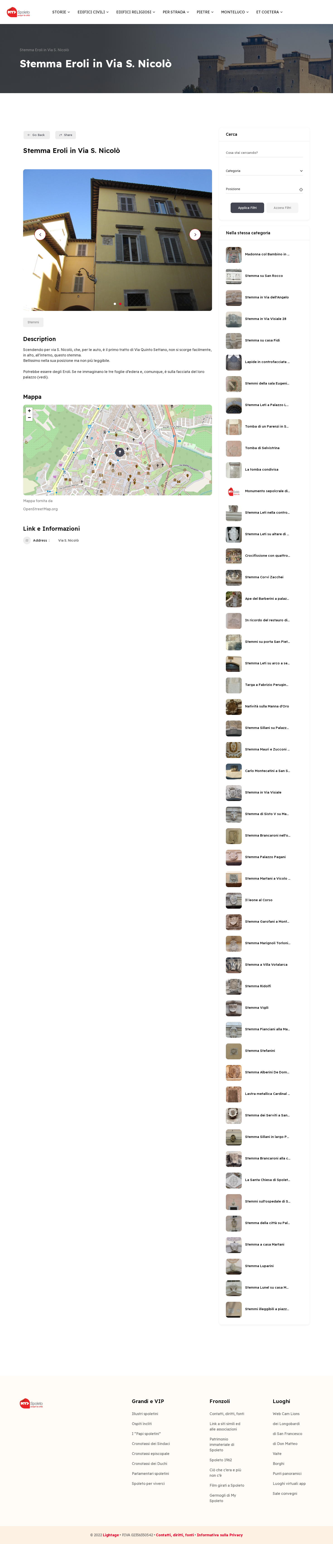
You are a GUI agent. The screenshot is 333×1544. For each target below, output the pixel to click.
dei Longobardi (286, 1423)
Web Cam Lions (286, 1413)
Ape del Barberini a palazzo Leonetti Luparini (267, 598)
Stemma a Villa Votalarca (266, 964)
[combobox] (264, 170)
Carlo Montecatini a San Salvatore (267, 770)
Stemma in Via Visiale (263, 792)
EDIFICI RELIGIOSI (133, 12)
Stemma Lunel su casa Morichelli (267, 1287)
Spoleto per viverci (148, 1483)
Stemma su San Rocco (264, 275)
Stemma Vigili (256, 1007)
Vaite (277, 1453)
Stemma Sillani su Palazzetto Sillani (267, 727)
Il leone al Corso (259, 900)
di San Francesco (287, 1433)
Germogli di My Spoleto (223, 1498)
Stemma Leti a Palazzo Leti (267, 405)
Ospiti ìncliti (142, 1423)
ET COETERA (267, 12)
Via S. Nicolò (68, 540)
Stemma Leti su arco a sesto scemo (267, 663)
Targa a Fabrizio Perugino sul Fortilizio (267, 684)
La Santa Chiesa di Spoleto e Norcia (267, 1179)
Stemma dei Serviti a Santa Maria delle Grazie (267, 1115)
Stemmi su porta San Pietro (267, 641)
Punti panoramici (287, 1473)
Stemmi (33, 322)
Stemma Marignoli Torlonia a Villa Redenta (267, 943)
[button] (115, 304)
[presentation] (40, 234)
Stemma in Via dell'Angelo (267, 297)
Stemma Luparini (259, 1266)
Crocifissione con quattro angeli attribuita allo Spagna (267, 555)
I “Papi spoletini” (146, 1433)
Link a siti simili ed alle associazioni (225, 1426)
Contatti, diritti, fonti (227, 1413)
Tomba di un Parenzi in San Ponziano (267, 426)
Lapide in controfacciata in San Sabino (267, 361)
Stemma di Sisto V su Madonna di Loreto (267, 814)
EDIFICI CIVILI (91, 12)
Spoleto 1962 (221, 1460)
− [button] (29, 417)
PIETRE (203, 12)
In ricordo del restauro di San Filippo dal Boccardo (267, 620)
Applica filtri (247, 208)
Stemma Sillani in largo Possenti (267, 1136)
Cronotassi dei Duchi (149, 1463)
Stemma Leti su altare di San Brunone (267, 534)
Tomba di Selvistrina (262, 448)
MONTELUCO (233, 12)
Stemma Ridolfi (258, 986)
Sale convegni (285, 1493)
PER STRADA (174, 12)
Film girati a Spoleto (227, 1485)
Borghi (278, 1463)
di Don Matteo (285, 1443)
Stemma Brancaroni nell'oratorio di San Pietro (267, 835)
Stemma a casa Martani (264, 1244)
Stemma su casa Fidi (262, 340)
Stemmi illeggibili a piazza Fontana (267, 1309)
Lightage (111, 1535)
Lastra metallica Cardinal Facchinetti (267, 1093)
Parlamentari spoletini (150, 1473)
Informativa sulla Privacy (220, 1535)
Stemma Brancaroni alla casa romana (267, 1158)
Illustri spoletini (145, 1413)
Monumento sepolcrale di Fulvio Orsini (267, 491)
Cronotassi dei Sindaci (151, 1443)
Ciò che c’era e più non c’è (225, 1473)
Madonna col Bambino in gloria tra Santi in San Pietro (267, 254)
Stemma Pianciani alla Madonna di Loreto (267, 1029)
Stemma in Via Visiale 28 (265, 318)
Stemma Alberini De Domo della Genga (267, 1072)
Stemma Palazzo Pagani (265, 857)
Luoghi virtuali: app (289, 1483)
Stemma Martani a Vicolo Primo (267, 878)
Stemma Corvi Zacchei (264, 577)
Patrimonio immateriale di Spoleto (222, 1444)
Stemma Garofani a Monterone (267, 921)
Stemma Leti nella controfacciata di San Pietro (267, 512)
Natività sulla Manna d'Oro (267, 706)
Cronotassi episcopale (150, 1453)
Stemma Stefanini (260, 1050)
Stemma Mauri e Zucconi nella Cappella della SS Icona (267, 749)
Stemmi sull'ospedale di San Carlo (267, 1201)
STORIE (59, 12)
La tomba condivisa (261, 469)
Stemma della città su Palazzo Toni (267, 1223)
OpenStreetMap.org (40, 509)
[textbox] (233, 170)
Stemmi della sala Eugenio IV (267, 383)
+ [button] (29, 411)
